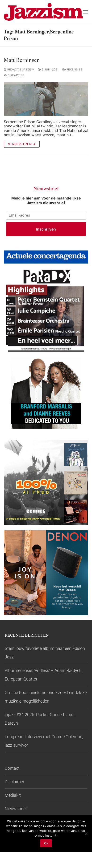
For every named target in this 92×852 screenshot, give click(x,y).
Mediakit (13, 795)
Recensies (74, 69)
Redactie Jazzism (20, 69)
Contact (12, 768)
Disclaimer (14, 781)
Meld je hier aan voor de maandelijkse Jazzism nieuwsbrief (46, 200)
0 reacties (15, 75)
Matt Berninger (21, 59)
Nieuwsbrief (16, 808)
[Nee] (86, 833)
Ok (46, 843)
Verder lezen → (21, 144)
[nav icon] (85, 12)
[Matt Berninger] (46, 99)
